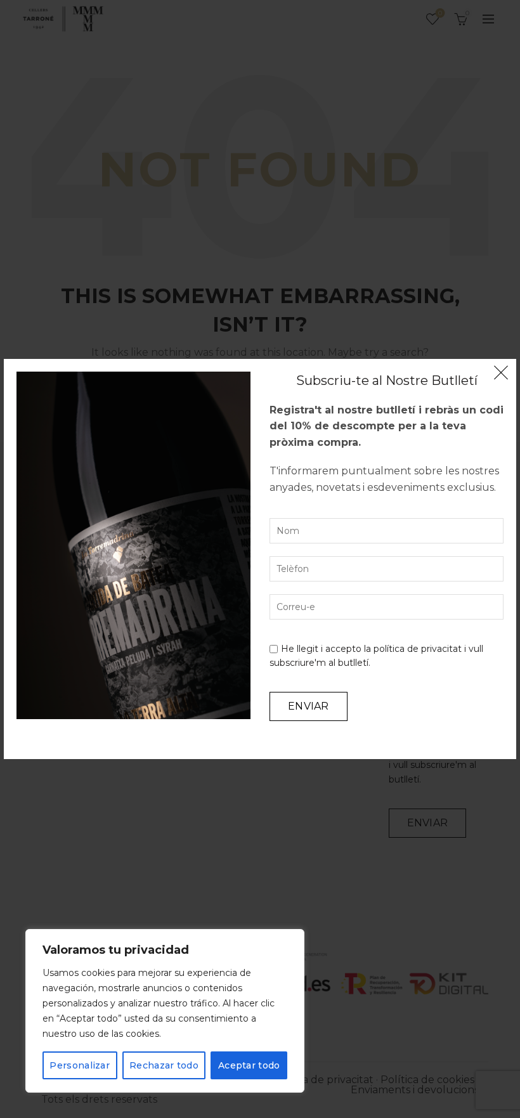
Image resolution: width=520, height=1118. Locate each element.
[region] (164, 1011)
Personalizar (79, 1065)
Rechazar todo (163, 1065)
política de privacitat (418, 648)
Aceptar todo (249, 1065)
